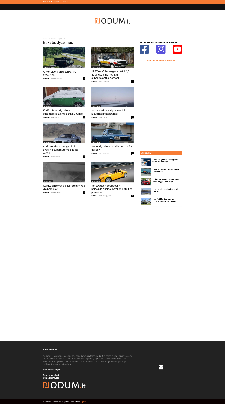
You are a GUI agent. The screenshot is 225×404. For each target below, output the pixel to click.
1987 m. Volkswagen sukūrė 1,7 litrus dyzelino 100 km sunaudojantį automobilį (110, 74)
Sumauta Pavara (51, 378)
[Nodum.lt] (112, 21)
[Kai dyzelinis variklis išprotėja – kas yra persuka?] (64, 172)
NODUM (46, 78)
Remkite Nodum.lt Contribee (161, 60)
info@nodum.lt (65, 364)
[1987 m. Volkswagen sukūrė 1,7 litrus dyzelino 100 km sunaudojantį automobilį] (112, 57)
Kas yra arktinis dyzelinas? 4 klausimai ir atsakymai (108, 112)
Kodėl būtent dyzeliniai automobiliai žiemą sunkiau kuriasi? (64, 112)
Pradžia (45, 38)
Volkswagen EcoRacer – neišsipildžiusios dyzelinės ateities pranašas (111, 189)
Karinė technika (49, 67)
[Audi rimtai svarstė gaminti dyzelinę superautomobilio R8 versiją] (64, 133)
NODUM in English (51, 1)
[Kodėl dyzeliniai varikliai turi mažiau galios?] (112, 133)
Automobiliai (96, 67)
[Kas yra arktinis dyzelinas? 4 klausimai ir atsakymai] (112, 97)
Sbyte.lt (83, 401)
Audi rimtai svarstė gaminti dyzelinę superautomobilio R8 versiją (60, 150)
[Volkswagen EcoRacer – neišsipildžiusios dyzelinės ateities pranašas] (112, 172)
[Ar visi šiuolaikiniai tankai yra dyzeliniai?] (64, 57)
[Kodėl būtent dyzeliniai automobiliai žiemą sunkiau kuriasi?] (64, 97)
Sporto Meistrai (51, 375)
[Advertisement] (159, 106)
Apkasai (64, 1)
